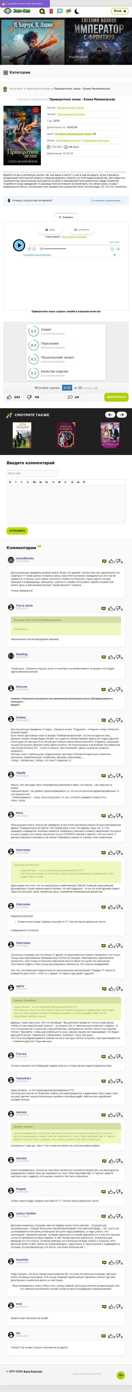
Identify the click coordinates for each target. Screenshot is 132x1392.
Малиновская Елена (70, 108)
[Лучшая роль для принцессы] (66, 435)
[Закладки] (51, 11)
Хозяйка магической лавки (73, 134)
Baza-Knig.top (33, 1371)
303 (16, 397)
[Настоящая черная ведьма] (22, 435)
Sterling (22, 654)
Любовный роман (39, 89)
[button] (10, 482)
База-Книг (16, 89)
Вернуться (116, 397)
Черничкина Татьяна (71, 114)
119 (36, 397)
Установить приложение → (107, 201)
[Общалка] (60, 11)
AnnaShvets (25, 558)
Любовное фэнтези (96, 140)
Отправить (17, 531)
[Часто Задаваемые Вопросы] (68, 11)
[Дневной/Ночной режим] (77, 11)
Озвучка (68, 217)
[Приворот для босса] (110, 435)
